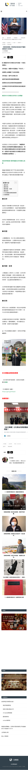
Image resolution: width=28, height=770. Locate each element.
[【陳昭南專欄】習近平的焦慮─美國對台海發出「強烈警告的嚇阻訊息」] (14, 545)
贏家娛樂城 (6, 716)
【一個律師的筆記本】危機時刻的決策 (14, 597)
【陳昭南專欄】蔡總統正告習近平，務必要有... (14, 534)
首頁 (3, 37)
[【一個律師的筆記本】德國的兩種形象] (14, 482)
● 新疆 (6, 187)
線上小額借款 (4, 736)
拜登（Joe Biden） (17, 443)
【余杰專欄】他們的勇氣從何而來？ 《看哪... (14, 577)
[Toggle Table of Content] (14, 182)
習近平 (4, 446)
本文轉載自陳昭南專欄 (10, 193)
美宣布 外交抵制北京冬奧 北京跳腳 (12, 95)
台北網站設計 (14, 764)
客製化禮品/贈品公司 (8, 709)
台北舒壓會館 (8, 713)
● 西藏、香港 (8, 189)
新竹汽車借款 (4, 728)
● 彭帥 (6, 185)
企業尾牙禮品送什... (14, 621)
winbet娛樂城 (6, 720)
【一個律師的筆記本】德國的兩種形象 (14, 492)
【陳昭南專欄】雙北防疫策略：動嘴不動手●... (14, 512)
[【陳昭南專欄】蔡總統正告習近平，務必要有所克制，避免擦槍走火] (14, 524)
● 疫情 (6, 191)
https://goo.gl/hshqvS (8, 391)
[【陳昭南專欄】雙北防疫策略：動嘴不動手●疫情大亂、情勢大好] (14, 502)
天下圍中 (14, 42)
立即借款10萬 (4, 732)
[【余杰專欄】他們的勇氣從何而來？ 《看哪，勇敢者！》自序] (14, 567)
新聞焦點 (19, 42)
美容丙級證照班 (7, 705)
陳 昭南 (6, 51)
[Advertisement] (14, 650)
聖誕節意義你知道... (14, 681)
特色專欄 (3, 44)
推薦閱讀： (7, 194)
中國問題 (15, 37)
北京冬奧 (10, 443)
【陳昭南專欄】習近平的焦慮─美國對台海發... (14, 556)
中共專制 (4, 443)
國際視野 (9, 37)
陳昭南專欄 (9, 44)
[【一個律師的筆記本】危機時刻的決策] (14, 587)
